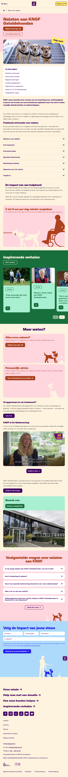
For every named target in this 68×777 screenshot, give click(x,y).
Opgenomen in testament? (14, 86)
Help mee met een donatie (20, 695)
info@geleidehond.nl (15, 747)
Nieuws (5, 729)
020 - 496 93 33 (15, 751)
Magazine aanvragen (12, 79)
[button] (55, 317)
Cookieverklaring (53, 771)
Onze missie (11, 689)
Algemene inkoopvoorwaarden (12, 771)
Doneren (6, 725)
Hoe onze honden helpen (19, 700)
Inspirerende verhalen (12, 76)
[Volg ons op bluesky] (32, 714)
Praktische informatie (12, 73)
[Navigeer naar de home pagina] (4, 10)
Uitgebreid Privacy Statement (32, 645)
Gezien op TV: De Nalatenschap (15, 89)
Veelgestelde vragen (12, 93)
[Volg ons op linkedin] (16, 714)
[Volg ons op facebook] (5, 714)
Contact (5, 720)
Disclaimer (28, 771)
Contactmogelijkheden (12, 83)
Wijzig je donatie (8, 738)
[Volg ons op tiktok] (21, 714)
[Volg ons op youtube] (26, 714)
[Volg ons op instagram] (10, 714)
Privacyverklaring (39, 771)
